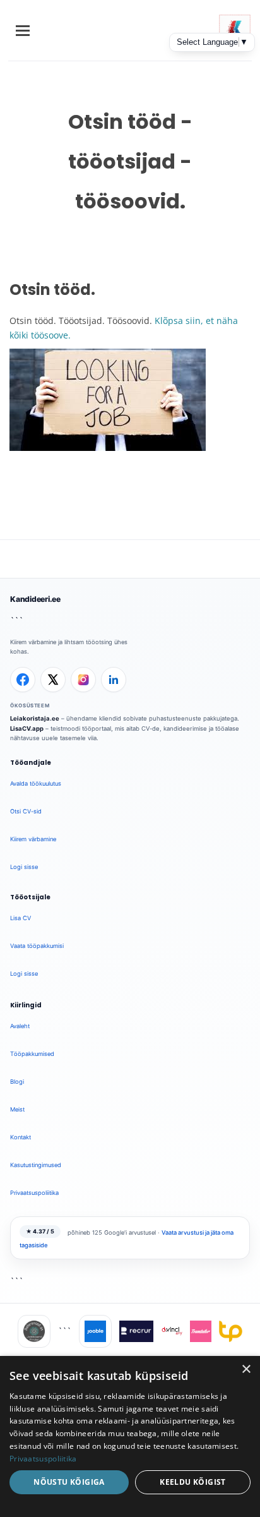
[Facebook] (22, 679)
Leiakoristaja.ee (34, 718)
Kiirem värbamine (33, 839)
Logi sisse (24, 866)
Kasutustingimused (35, 1164)
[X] (53, 679)
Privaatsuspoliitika (34, 1192)
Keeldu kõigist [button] (193, 1482)
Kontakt (20, 1137)
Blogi (17, 1081)
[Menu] (23, 30)
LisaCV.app (27, 728)
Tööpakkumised (32, 1053)
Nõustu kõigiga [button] (69, 1482)
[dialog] (130, 1436)
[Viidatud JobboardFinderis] (34, 1331)
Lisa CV (20, 917)
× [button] (246, 1369)
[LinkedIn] (113, 679)
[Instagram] (83, 679)
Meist (17, 1109)
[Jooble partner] (95, 1331)
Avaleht (20, 1025)
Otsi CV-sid (26, 811)
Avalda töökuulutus (35, 783)
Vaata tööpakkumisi (37, 945)
